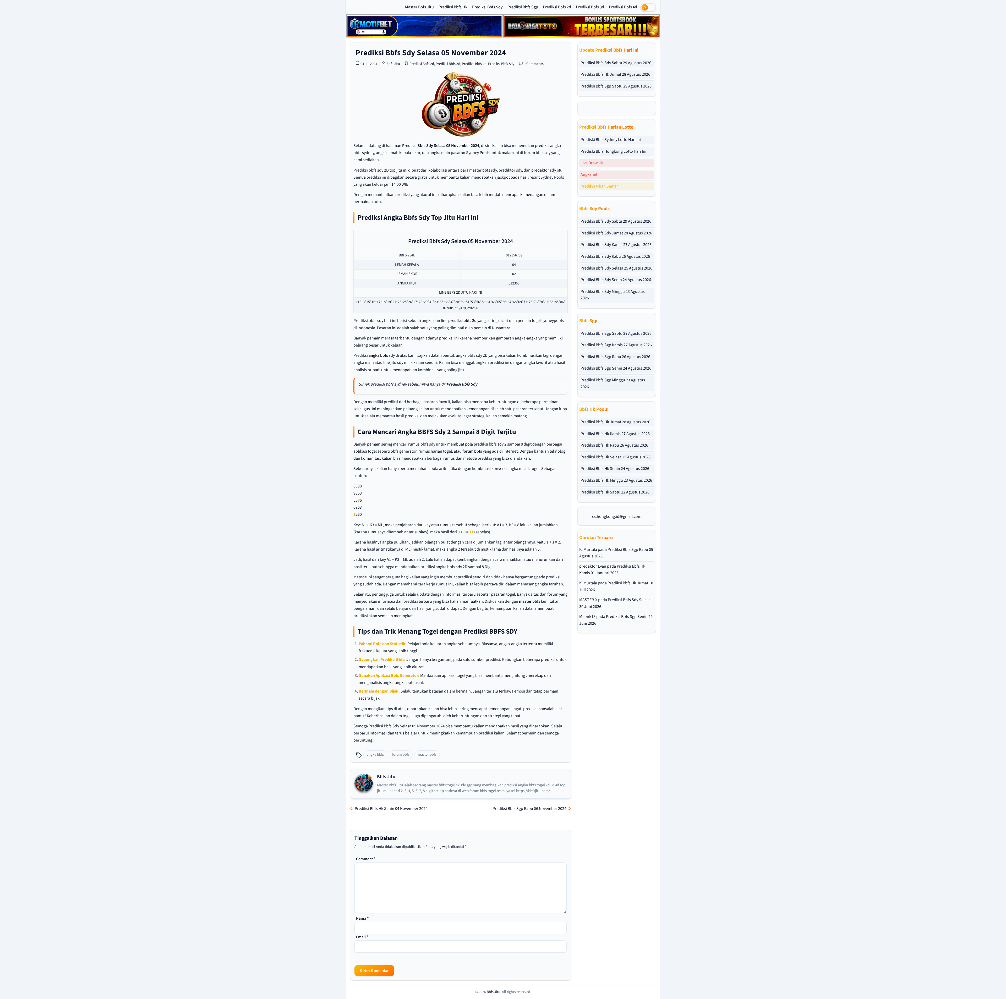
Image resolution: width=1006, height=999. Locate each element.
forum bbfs (472, 451)
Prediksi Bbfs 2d (557, 7)
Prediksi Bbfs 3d (590, 7)
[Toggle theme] (648, 7)
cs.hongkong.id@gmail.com (616, 516)
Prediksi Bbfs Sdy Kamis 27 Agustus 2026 (616, 245)
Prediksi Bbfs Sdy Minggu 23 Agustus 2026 (613, 295)
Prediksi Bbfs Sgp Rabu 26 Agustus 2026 (615, 357)
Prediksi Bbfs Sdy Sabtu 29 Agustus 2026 (616, 63)
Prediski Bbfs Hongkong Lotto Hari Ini (613, 151)
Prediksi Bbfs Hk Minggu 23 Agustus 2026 (616, 480)
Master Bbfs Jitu (419, 7)
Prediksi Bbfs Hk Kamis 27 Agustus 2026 (615, 434)
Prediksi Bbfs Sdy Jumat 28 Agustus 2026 (616, 233)
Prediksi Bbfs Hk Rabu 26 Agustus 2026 (614, 445)
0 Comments (534, 64)
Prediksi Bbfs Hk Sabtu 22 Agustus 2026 (615, 492)
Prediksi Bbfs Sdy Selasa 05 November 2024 (431, 52)
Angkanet (589, 174)
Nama (362, 918)
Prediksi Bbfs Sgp (522, 7)
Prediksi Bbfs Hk (453, 7)
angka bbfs (378, 355)
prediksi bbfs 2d (462, 320)
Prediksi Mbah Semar (599, 186)
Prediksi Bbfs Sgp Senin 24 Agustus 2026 (616, 368)
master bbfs (529, 601)
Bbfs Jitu (393, 64)
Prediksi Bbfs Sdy (487, 7)
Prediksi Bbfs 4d (623, 7)
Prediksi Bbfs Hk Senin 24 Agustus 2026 (615, 468)
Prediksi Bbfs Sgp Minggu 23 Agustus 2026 (613, 383)
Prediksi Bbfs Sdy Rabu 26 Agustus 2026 (615, 256)
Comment (365, 859)
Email (362, 937)
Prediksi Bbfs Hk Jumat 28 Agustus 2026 (615, 74)
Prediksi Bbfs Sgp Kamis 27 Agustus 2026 (616, 345)
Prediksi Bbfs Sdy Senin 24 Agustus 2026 (616, 280)
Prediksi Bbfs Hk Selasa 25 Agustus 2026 (615, 457)
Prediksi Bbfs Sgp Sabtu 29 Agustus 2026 (616, 86)
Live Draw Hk (592, 163)
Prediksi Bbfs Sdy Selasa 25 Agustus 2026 (616, 268)
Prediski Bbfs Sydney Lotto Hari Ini (611, 139)
